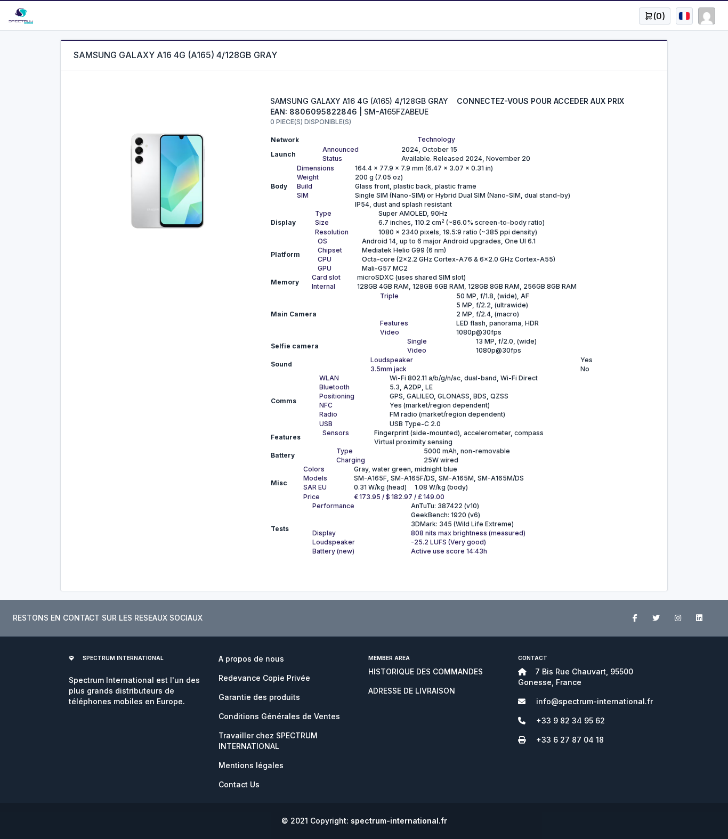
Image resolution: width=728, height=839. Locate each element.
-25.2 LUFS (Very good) (448, 542)
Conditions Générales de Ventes (279, 716)
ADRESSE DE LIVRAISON (411, 690)
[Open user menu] (684, 16)
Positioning (336, 396)
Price (311, 497)
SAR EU (315, 487)
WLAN (329, 378)
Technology (436, 139)
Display (324, 533)
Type (323, 213)
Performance (333, 506)
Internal (323, 286)
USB (326, 424)
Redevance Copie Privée (264, 677)
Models (315, 478)
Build (304, 186)
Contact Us (239, 784)
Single (417, 341)
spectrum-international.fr (399, 820)
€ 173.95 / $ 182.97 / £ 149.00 (399, 497)
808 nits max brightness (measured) (468, 533)
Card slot (326, 277)
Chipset (330, 250)
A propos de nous (251, 658)
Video (389, 332)
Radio (328, 414)
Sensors (335, 433)
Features (394, 323)
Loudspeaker (391, 360)
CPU (324, 259)
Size (322, 222)
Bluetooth (334, 387)
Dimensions (315, 168)
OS (322, 241)
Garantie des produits (259, 697)
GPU (324, 268)
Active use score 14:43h (449, 551)
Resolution (332, 232)
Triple (389, 296)
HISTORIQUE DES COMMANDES (425, 671)
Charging (350, 460)
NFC (326, 405)
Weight (308, 177)
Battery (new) (333, 551)
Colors (314, 469)
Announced (340, 149)
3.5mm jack (388, 369)
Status (332, 158)
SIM (303, 195)
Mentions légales (251, 765)
